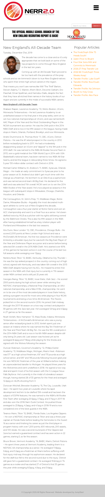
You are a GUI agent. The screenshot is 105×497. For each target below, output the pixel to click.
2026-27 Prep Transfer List (85, 69)
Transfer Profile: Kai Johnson (86, 88)
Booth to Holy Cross (83, 92)
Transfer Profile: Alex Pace (85, 95)
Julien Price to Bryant (83, 59)
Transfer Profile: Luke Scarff (86, 78)
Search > (96, 26)
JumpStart (79, 492)
